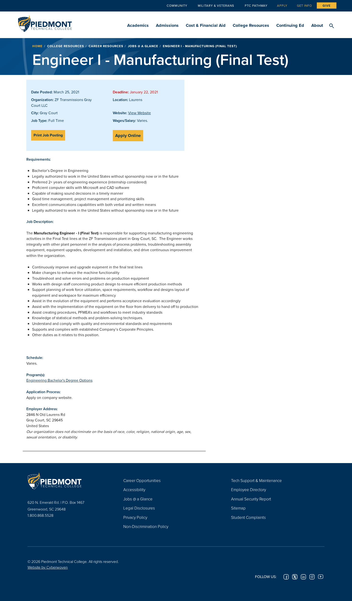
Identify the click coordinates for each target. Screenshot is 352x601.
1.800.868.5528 (40, 515)
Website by (48, 567)
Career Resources (106, 46)
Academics (138, 25)
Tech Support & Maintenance (256, 480)
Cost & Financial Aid (206, 25)
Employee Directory (248, 489)
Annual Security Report (251, 499)
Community (177, 5)
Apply (282, 5)
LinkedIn (303, 576)
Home (37, 46)
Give (327, 5)
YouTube (320, 576)
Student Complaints (248, 517)
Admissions (167, 25)
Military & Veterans (216, 5)
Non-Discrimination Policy (145, 526)
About (317, 25)
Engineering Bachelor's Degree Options (59, 380)
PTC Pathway (256, 5)
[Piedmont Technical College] (68, 481)
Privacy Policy (135, 517)
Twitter (294, 576)
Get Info (304, 5)
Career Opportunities (142, 480)
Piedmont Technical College (45, 22)
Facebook (286, 576)
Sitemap (238, 508)
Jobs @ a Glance (143, 46)
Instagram (312, 576)
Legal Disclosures (139, 508)
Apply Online (128, 135)
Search (331, 26)
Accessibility (134, 489)
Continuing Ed (290, 25)
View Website (139, 112)
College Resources (251, 25)
